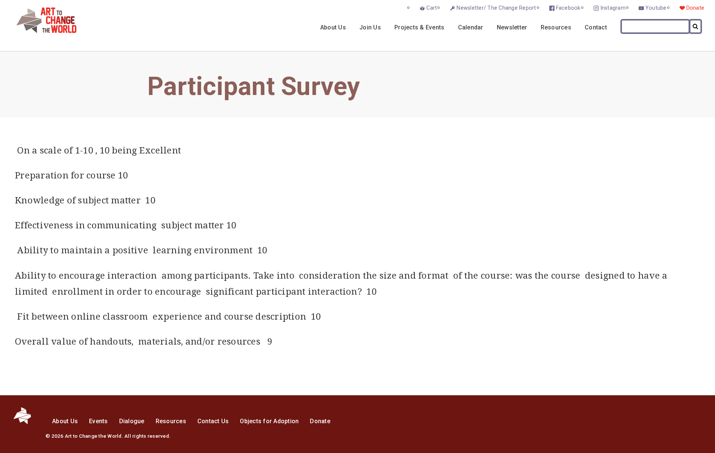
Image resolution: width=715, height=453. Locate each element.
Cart (431, 8)
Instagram (613, 8)
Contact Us (213, 421)
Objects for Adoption (269, 421)
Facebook (568, 8)
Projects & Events (419, 27)
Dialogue (131, 421)
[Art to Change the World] (40, 31)
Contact (596, 27)
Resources (556, 27)
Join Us (370, 27)
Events (98, 421)
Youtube (656, 8)
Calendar (470, 27)
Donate (695, 8)
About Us (333, 27)
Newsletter (512, 27)
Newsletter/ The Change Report (496, 8)
